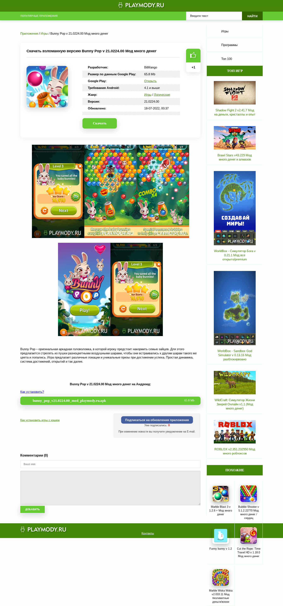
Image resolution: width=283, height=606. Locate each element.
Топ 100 (226, 59)
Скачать (99, 123)
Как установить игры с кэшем (40, 420)
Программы (229, 45)
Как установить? (32, 391)
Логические (162, 94)
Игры (147, 94)
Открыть (150, 81)
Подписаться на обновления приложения (157, 420)
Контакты (148, 533)
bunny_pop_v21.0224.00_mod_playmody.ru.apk (113, 401)
